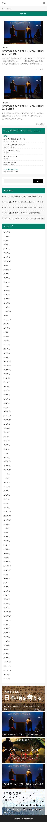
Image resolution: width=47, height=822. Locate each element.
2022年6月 (7, 436)
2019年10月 (7, 570)
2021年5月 (7, 491)
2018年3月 (7, 649)
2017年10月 (7, 670)
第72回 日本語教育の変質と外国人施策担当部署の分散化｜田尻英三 (22, 196)
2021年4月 (7, 495)
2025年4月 (7, 294)
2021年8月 (7, 478)
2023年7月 (7, 382)
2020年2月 (7, 553)
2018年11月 (7, 616)
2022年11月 (7, 416)
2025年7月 (7, 282)
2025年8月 (7, 278)
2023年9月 (7, 374)
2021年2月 (7, 503)
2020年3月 (7, 549)
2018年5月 (7, 641)
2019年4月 (7, 595)
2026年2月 (7, 253)
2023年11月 (7, 365)
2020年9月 (7, 524)
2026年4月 (7, 244)
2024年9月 (7, 324)
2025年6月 (7, 286)
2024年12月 (7, 311)
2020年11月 (7, 516)
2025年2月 (7, 303)
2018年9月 (7, 624)
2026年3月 (7, 249)
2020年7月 (7, 532)
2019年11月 (7, 566)
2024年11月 (7, 315)
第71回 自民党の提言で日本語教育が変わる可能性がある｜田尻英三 (22, 207)
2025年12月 (7, 261)
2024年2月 (7, 353)
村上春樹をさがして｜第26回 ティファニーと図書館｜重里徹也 (21, 213)
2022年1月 (7, 457)
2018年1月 (7, 658)
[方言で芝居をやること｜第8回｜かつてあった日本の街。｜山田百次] (23, 87)
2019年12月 (7, 562)
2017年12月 (7, 662)
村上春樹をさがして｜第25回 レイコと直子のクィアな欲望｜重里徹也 (23, 218)
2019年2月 (7, 603)
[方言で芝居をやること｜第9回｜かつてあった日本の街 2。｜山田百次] (23, 32)
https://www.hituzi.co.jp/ (11, 171)
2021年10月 (7, 470)
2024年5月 (7, 340)
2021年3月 (7, 499)
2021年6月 (7, 487)
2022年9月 (7, 424)
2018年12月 (7, 612)
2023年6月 (7, 386)
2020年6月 (7, 537)
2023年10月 (7, 370)
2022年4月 (7, 445)
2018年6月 (7, 637)
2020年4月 (7, 545)
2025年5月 (7, 290)
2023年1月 (7, 407)
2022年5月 (7, 441)
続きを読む (40, 69)
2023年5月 (7, 391)
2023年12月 (7, 361)
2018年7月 (7, 633)
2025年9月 (7, 274)
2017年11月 (7, 666)
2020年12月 (7, 512)
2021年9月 (7, 474)
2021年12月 (7, 461)
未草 (22, 818)
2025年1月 (7, 307)
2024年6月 (7, 336)
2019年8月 (7, 578)
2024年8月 (7, 328)
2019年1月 (7, 608)
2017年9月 (7, 674)
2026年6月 (7, 236)
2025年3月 (7, 299)
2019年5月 (7, 591)
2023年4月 (7, 395)
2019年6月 (7, 587)
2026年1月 (7, 257)
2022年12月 (7, 411)
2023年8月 (7, 378)
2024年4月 (7, 345)
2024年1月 (7, 357)
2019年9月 (7, 574)
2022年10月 (7, 420)
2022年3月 (7, 449)
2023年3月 (7, 399)
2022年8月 (7, 428)
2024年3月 (7, 349)
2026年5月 (7, 240)
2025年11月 (7, 265)
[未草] (20, 3)
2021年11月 (7, 466)
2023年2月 (7, 403)
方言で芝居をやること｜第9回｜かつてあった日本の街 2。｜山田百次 (22, 52)
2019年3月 (7, 599)
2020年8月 (7, 528)
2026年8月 (7, 232)
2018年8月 (7, 628)
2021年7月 (7, 482)
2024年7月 (7, 332)
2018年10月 (7, 620)
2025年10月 (7, 269)
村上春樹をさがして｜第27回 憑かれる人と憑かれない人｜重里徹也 (22, 202)
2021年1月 (7, 507)
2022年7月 (7, 432)
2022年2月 (7, 453)
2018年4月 (7, 645)
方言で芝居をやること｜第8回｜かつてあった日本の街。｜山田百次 (22, 107)
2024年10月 (7, 320)
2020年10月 (7, 520)
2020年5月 (7, 541)
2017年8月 (7, 679)
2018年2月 (7, 653)
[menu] (44, 3)
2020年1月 (7, 557)
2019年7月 (7, 583)
